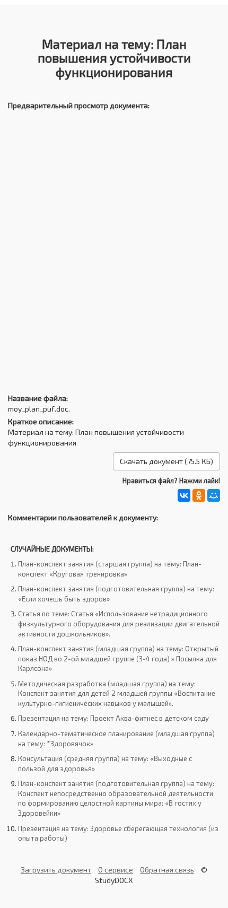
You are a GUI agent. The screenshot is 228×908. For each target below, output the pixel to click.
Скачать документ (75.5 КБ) (166, 461)
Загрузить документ (56, 869)
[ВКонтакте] (184, 495)
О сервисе (115, 869)
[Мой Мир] (213, 495)
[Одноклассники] (198, 495)
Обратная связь (167, 869)
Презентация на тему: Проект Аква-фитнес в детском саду (113, 718)
